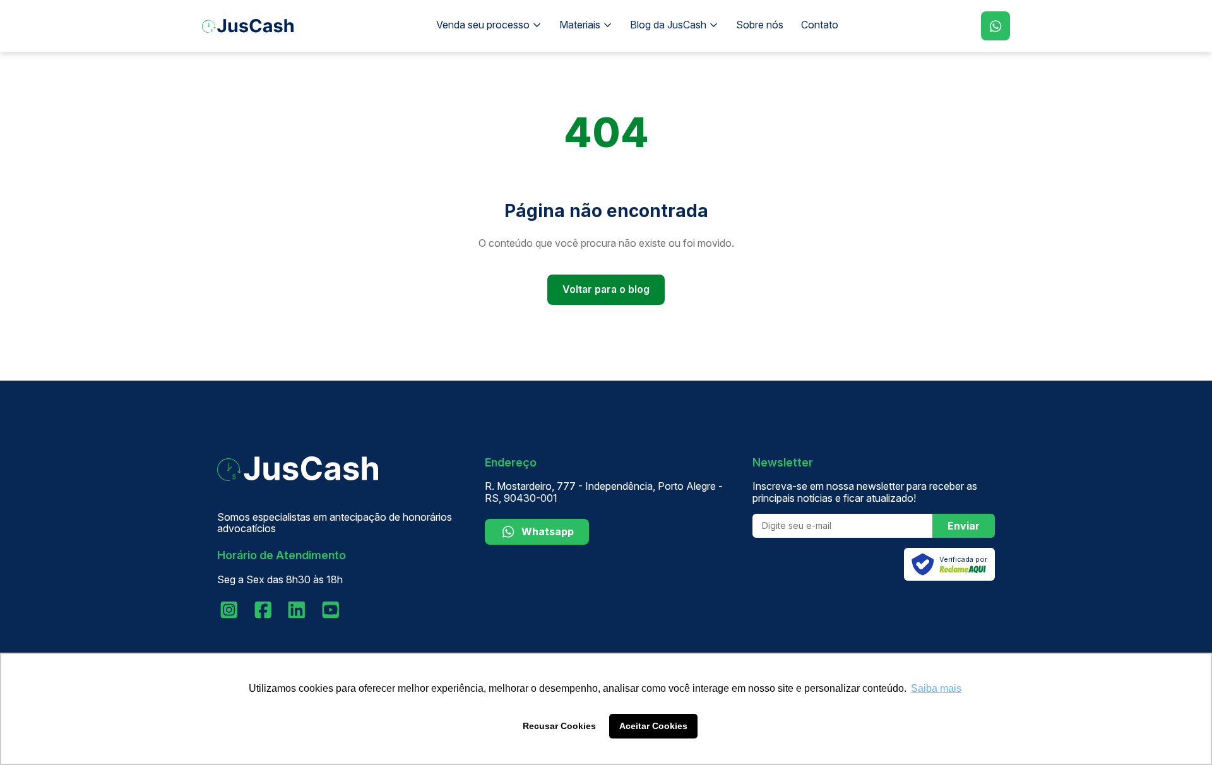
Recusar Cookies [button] (559, 726)
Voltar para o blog (606, 289)
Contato (819, 24)
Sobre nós (759, 24)
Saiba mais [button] (936, 688)
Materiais (579, 24)
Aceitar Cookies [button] (653, 726)
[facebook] (263, 609)
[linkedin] (297, 609)
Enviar (964, 525)
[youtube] (331, 609)
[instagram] (229, 609)
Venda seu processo (483, 24)
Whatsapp (547, 531)
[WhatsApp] (995, 25)
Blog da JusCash (668, 24)
